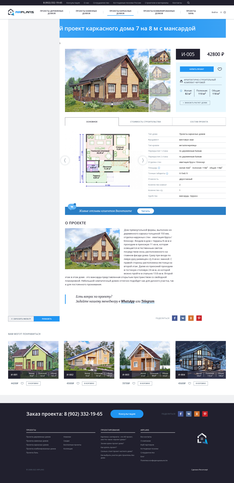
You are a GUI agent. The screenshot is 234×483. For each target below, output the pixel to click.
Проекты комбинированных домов (159, 12)
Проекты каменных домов (86, 12)
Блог (142, 456)
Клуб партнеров (147, 445)
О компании (146, 441)
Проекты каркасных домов (120, 12)
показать (47, 319)
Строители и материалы (156, 2)
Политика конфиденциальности (154, 460)
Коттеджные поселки (149, 449)
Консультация (73, 2)
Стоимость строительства (145, 121)
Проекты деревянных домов (51, 12)
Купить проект (197, 69)
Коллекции (68, 449)
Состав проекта (199, 121)
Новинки (67, 437)
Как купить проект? (109, 447)
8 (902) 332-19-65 (52, 2)
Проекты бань (191, 12)
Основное (92, 121)
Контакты (177, 2)
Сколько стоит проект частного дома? (117, 451)
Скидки (66, 441)
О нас (86, 2)
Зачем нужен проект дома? (112, 443)
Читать (145, 210)
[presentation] (65, 160)
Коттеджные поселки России (127, 2)
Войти (215, 12)
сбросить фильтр (21, 319)
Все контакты (146, 437)
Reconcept (203, 470)
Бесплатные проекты (72, 445)
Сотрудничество (101, 2)
